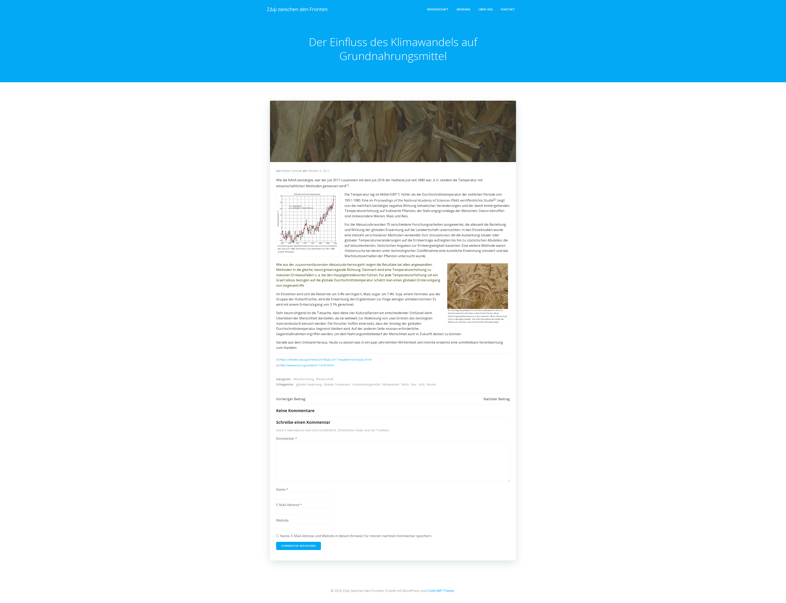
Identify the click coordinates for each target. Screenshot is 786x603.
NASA (405, 384)
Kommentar (286, 438)
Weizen (431, 384)
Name (282, 489)
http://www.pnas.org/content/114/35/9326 (307, 365)
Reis (413, 384)
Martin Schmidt (292, 171)
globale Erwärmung (309, 384)
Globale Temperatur (337, 384)
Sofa (421, 384)
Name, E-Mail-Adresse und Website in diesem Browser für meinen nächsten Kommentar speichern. (356, 536)
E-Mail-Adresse (289, 505)
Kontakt (508, 9)
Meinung (463, 9)
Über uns (486, 9)
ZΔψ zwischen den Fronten (297, 9)
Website (282, 520)
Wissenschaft (437, 9)
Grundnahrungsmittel (366, 384)
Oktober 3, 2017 (318, 171)
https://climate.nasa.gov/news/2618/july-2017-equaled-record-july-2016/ (326, 359)
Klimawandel (390, 384)
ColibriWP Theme (440, 590)
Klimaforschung (303, 379)
